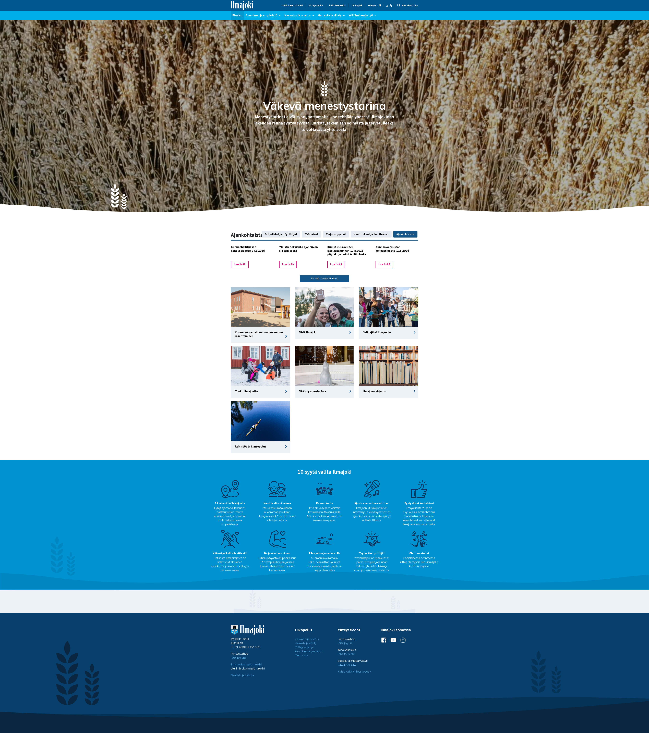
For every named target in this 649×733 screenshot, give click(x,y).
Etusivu (237, 15)
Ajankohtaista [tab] (405, 234)
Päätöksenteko (337, 5)
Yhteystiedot (316, 5)
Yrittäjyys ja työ (304, 647)
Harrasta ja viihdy (330, 15)
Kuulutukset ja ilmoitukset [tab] (371, 234)
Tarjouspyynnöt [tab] (336, 234)
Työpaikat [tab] (311, 234)
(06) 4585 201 (346, 654)
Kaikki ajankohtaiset (324, 278)
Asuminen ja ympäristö (261, 15)
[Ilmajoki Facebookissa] (384, 640)
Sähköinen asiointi (292, 5)
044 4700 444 (347, 664)
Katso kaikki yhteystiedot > (354, 671)
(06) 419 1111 (238, 657)
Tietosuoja (301, 655)
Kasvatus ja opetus (297, 15)
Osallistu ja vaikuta (242, 675)
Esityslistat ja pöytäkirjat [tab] (281, 234)
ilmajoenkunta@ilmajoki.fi (246, 664)
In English (357, 5)
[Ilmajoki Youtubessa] (393, 640)
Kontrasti (373, 5)
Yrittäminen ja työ (361, 15)
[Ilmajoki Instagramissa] (403, 640)
